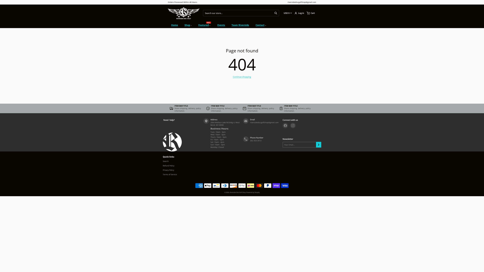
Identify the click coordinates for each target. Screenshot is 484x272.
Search (166, 161)
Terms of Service (170, 174)
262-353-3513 (255, 140)
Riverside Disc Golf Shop (238, 192)
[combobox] (241, 13)
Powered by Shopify (253, 192)
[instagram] (293, 125)
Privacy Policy (168, 170)
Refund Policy (168, 165)
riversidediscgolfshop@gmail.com (302, 2)
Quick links (168, 157)
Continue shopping (242, 76)
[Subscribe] (318, 145)
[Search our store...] (276, 13)
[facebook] (285, 125)
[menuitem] (174, 25)
